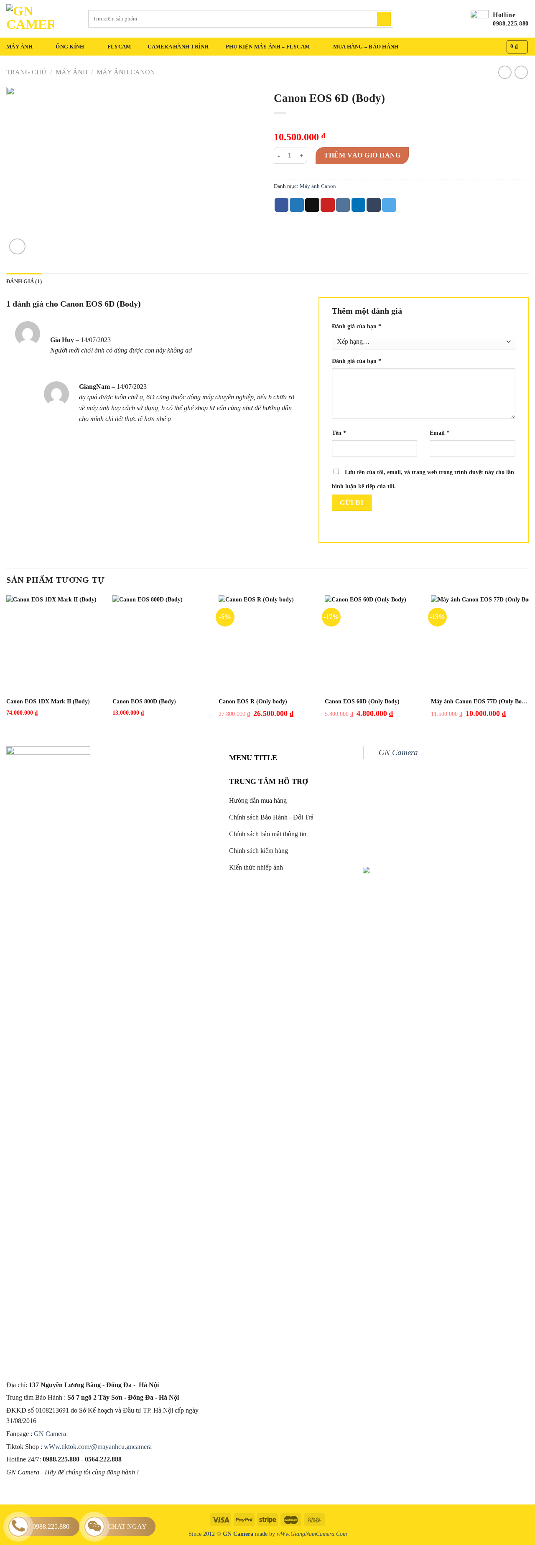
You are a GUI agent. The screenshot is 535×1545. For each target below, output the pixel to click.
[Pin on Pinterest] (328, 205)
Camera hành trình (178, 47)
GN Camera (51, 1433)
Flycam (119, 47)
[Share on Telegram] (389, 205)
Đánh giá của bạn (356, 326)
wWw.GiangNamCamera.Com (312, 1533)
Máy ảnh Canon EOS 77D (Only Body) (480, 701)
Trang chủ (26, 72)
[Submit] (384, 19)
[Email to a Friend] (312, 205)
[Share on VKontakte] (343, 205)
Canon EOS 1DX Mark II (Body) (48, 701)
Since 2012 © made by (233, 1533)
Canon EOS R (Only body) (253, 701)
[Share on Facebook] (282, 205)
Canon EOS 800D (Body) (144, 701)
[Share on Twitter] (297, 205)
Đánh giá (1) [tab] (24, 281)
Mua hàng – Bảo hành (366, 47)
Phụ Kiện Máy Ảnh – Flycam (268, 47)
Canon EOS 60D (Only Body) (362, 701)
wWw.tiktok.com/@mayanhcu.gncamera (98, 1446)
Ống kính (70, 47)
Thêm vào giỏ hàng (362, 155)
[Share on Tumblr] (374, 205)
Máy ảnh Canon (126, 72)
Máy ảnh (19, 47)
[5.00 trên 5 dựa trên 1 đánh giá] (401, 123)
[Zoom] (17, 246)
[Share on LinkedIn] (359, 205)
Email (439, 432)
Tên (339, 432)
